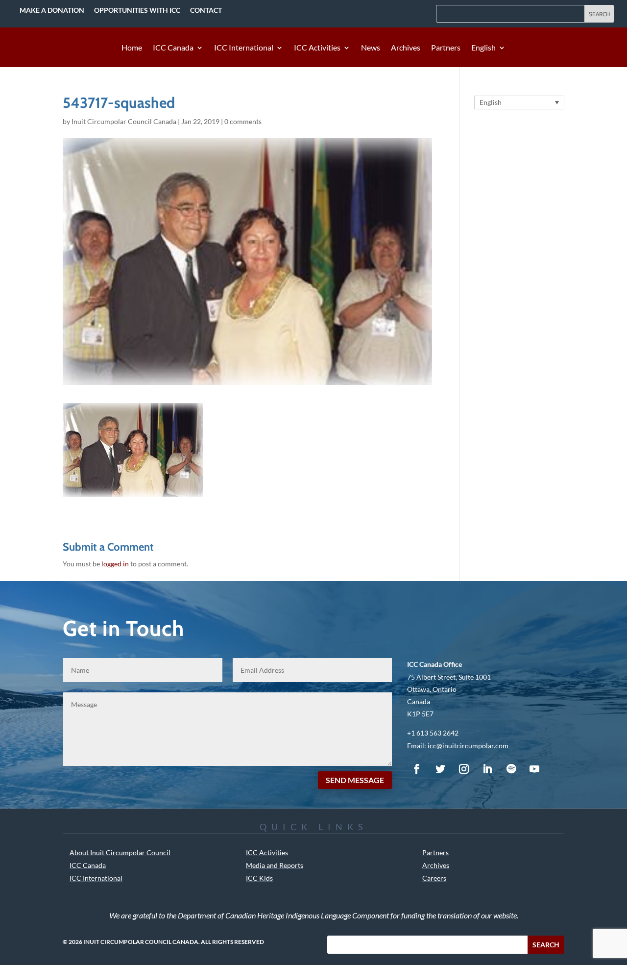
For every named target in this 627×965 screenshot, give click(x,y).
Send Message (355, 780)
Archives (405, 48)
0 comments (243, 121)
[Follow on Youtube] (534, 769)
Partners (445, 48)
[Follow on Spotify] (511, 769)
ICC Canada (173, 48)
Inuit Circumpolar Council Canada (124, 121)
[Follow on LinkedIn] (487, 769)
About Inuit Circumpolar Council (120, 852)
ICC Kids (259, 878)
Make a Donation (52, 10)
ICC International (243, 48)
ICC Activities (317, 48)
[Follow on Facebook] (417, 769)
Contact (206, 10)
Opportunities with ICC (137, 10)
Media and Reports (274, 865)
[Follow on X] (440, 769)
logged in (115, 563)
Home (131, 48)
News (370, 48)
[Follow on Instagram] (464, 769)
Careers (434, 878)
